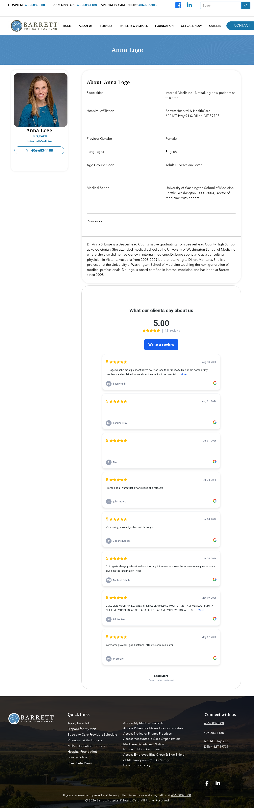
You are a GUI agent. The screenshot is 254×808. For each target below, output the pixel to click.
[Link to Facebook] (178, 5)
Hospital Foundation (82, 751)
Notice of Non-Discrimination (144, 749)
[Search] (245, 5)
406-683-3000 (181, 795)
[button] (85, 26)
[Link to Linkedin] (189, 5)
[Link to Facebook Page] (207, 783)
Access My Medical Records (143, 723)
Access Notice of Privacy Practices (147, 733)
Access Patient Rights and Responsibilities (153, 728)
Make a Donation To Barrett (87, 746)
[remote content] (161, 492)
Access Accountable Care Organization (152, 739)
